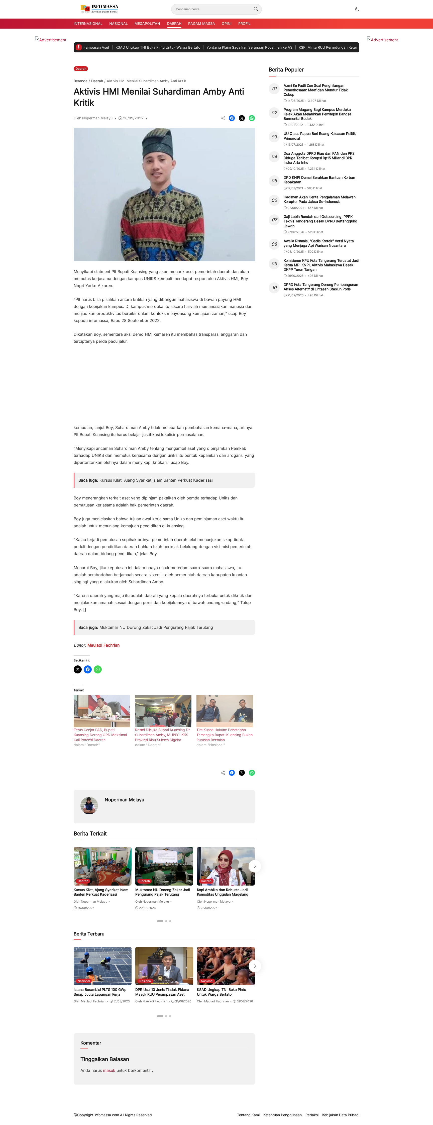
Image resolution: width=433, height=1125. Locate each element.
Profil (244, 23)
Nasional (118, 23)
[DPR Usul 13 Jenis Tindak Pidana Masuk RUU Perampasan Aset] (164, 981)
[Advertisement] (164, 382)
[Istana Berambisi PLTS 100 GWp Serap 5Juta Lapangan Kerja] (103, 981)
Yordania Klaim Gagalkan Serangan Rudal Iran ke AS (217, 47)
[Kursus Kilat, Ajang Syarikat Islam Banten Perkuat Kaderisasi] (103, 882)
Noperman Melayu (124, 799)
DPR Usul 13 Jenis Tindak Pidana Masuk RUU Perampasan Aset (162, 991)
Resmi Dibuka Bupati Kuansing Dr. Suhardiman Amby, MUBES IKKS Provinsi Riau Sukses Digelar (162, 735)
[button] (357, 9)
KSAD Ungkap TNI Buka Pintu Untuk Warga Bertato (125, 47)
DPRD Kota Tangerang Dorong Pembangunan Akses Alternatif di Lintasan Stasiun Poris (321, 286)
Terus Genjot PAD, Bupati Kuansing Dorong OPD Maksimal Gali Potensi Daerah (100, 735)
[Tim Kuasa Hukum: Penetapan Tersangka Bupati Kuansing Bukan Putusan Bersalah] (224, 711)
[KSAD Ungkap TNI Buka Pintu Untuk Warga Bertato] (226, 981)
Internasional (88, 23)
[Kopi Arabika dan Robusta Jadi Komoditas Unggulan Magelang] (226, 882)
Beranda (80, 81)
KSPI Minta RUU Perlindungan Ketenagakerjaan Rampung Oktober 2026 (326, 47)
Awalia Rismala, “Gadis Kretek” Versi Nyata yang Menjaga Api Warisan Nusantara (319, 243)
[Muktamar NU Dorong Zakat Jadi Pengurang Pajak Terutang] (164, 882)
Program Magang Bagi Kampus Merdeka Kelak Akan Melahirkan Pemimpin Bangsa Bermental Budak (317, 114)
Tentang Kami (248, 1115)
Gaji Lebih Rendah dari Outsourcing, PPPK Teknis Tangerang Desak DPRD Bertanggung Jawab (320, 221)
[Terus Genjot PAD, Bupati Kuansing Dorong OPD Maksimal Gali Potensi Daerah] (102, 711)
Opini (227, 23)
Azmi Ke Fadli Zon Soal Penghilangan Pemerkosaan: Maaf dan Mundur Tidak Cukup (316, 90)
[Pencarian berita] (255, 9)
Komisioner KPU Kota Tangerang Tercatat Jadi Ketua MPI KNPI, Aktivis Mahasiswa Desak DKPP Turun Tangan (321, 265)
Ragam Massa (201, 23)
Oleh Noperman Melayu (93, 118)
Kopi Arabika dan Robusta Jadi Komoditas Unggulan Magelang (222, 892)
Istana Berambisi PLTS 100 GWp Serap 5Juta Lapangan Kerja (100, 991)
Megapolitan (147, 23)
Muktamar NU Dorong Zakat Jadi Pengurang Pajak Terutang (156, 627)
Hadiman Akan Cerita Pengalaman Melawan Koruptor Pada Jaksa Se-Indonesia (320, 199)
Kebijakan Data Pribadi (340, 1115)
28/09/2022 (133, 118)
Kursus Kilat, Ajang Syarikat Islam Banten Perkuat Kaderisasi (156, 480)
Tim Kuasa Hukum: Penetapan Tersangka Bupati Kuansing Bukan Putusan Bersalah (224, 735)
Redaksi (311, 1115)
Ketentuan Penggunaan (282, 1115)
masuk (109, 1070)
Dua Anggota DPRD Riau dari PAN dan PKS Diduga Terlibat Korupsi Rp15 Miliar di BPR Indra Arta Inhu (319, 157)
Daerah (174, 23)
